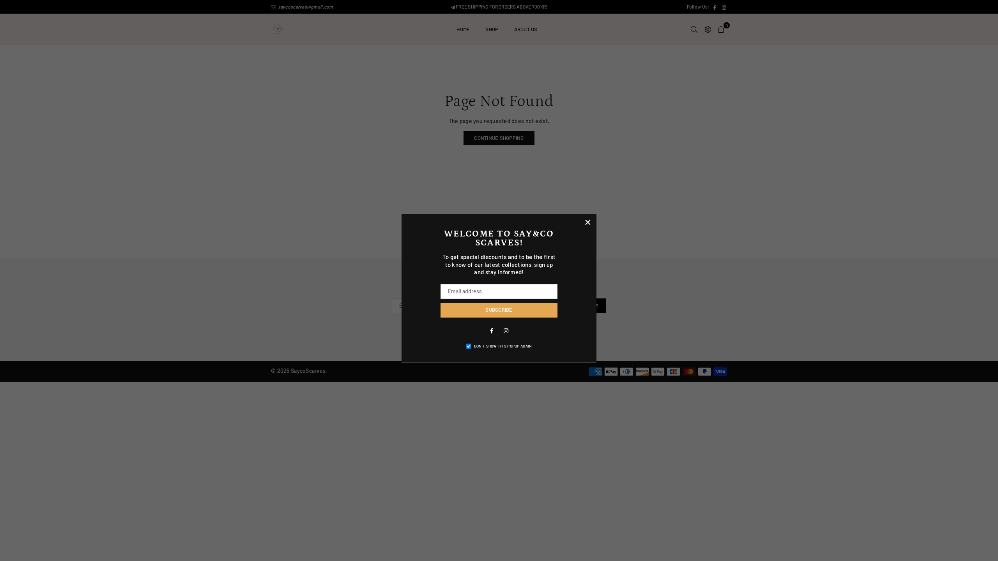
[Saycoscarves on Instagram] (506, 330)
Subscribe (498, 310)
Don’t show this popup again (503, 346)
